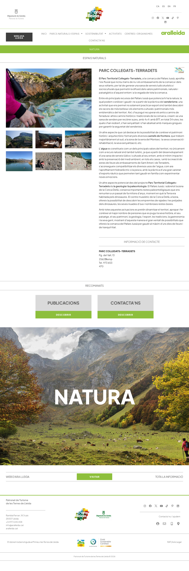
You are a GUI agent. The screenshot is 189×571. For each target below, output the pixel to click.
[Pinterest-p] (178, 18)
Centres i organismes (139, 33)
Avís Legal (176, 542)
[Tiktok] (173, 18)
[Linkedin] (165, 22)
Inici (44, 33)
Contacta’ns (97, 40)
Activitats (115, 33)
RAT (169, 542)
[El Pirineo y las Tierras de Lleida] (100, 547)
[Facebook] (158, 18)
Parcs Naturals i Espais (64, 33)
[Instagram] (153, 18)
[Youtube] (168, 18)
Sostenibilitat (94, 33)
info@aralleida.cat (15, 525)
